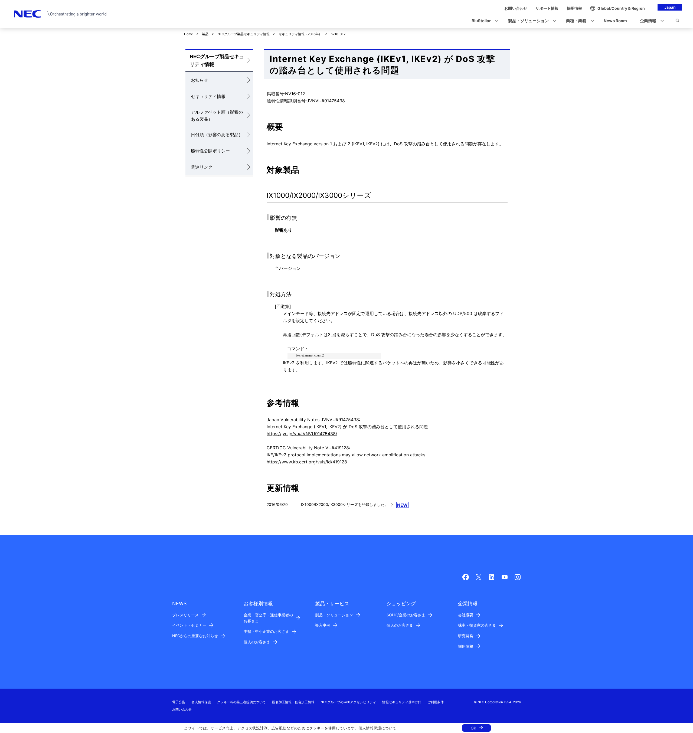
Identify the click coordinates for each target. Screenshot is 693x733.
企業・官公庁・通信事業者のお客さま (268, 618)
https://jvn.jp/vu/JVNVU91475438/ (302, 433)
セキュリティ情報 (208, 96)
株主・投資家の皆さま (477, 625)
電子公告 (178, 702)
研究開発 (465, 635)
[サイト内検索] (677, 21)
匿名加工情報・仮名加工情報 (293, 702)
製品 (205, 34)
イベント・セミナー (189, 625)
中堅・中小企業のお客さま (266, 631)
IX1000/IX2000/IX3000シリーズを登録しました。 (344, 504)
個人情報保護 (369, 728)
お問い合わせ (182, 709)
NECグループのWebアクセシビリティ (348, 702)
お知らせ (199, 80)
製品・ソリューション (334, 615)
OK (473, 728)
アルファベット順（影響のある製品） (217, 115)
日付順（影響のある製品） (217, 134)
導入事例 (322, 625)
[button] (483, 21)
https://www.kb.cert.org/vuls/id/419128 (307, 461)
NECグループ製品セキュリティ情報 (243, 34)
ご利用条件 (435, 702)
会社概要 (465, 615)
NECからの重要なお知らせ (195, 635)
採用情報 (465, 646)
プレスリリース (185, 615)
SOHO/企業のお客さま (406, 615)
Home (188, 34)
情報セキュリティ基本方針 (401, 702)
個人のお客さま (257, 642)
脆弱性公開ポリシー (210, 150)
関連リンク (202, 167)
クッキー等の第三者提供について (241, 702)
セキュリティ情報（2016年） (300, 34)
